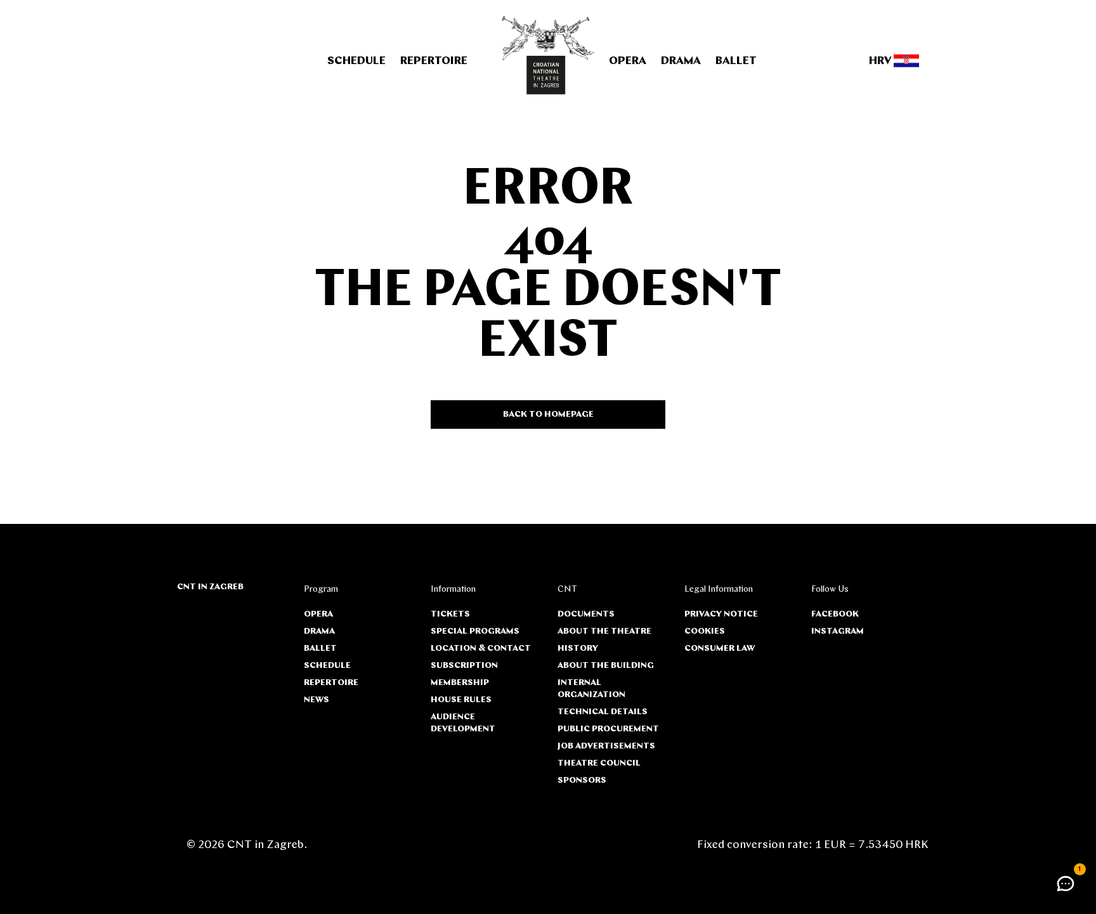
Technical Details (603, 712)
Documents (586, 614)
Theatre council (599, 763)
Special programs (475, 631)
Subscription (464, 665)
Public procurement (608, 729)
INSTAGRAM (837, 631)
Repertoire (433, 61)
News (316, 700)
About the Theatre (604, 631)
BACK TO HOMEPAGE (548, 414)
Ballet (736, 61)
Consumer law (719, 648)
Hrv (881, 61)
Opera (627, 61)
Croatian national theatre (548, 55)
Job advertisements (606, 746)
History (578, 648)
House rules (461, 700)
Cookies (704, 631)
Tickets (450, 614)
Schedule (356, 61)
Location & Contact (481, 648)
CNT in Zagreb (210, 587)
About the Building (606, 665)
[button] (1065, 883)
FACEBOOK (835, 614)
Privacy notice (721, 614)
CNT (567, 589)
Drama (681, 61)
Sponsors (582, 780)
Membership (460, 683)
